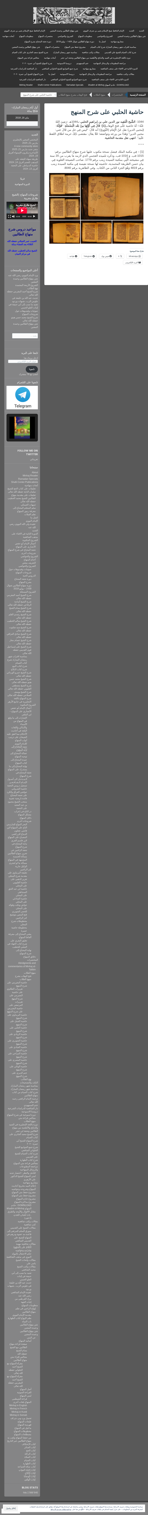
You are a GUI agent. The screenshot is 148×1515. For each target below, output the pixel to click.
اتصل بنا (102, 41)
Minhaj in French (18, 1408)
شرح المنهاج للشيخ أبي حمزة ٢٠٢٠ (37, 63)
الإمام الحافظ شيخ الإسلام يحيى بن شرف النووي (103, 30)
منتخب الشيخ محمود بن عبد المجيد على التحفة (17, 804)
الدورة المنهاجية (22, 184)
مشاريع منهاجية (117, 41)
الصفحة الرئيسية (138, 94)
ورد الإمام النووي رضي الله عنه (23, 275)
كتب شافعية (30, 1224)
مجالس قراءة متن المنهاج (28, 57)
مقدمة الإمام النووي (21, 1315)
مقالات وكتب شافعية (91, 52)
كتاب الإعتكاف (29, 1444)
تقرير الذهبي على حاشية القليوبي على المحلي (19, 882)
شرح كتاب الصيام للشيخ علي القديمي (120, 52)
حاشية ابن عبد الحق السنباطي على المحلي (17, 892)
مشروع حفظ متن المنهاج (75, 47)
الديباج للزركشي (19, 834)
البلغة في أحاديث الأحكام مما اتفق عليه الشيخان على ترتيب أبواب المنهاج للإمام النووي (17, 737)
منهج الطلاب (99, 94)
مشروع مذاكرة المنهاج (25, 1202)
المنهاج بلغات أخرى (22, 1402)
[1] (142, 151)
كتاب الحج (31, 1450)
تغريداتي (34, 459)
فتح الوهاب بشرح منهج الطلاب (72, 94)
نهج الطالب (32, 288)
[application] (22, 210)
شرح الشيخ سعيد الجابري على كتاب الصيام (30, 52)
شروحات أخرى (28, 553)
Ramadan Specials (74, 84)
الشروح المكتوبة (30, 540)
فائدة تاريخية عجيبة (18, 798)
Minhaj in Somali (18, 1415)
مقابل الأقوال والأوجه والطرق (22, 1211)
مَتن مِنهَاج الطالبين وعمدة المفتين (64, 30)
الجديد (141, 30)
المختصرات (117, 94)
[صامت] (13, 216)
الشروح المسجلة (28, 592)
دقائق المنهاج (29, 956)
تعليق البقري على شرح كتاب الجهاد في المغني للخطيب (17, 943)
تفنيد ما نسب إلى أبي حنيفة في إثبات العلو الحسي (21, 1276)
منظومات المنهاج (85, 36)
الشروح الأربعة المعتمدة (26, 285)
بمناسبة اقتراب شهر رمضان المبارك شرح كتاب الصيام (113, 47)
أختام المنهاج (30, 559)
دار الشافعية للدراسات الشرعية (24, 68)
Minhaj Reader (26, 84)
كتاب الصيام (30, 1460)
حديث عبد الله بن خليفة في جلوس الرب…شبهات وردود (19, 1285)
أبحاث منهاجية (8, 36)
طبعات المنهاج (24, 1421)
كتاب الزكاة (30, 1454)
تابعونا (32, 369)
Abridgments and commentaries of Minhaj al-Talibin (22, 966)
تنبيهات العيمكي (28, 504)
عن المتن (31, 1337)
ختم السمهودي (82, 63)
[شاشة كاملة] (9, 216)
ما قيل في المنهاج (22, 1428)
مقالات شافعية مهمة (26, 1244)
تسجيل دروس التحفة (17, 785)
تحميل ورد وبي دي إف (20, 1418)
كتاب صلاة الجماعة (27, 1466)
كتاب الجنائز (30, 1447)
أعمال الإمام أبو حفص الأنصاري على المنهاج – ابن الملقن (20, 711)
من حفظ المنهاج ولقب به (19, 1437)
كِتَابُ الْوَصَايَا (30, 1476)
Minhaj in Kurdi (19, 1412)
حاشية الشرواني (19, 788)
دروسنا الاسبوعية (64, 63)
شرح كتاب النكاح (19, 669)
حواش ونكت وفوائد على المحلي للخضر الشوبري (18, 908)
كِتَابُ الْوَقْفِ (30, 1479)
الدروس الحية (29, 575)
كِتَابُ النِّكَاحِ (30, 1473)
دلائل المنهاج (25, 818)
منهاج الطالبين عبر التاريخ (19, 1441)
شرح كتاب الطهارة (29, 1160)
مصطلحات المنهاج (22, 1434)
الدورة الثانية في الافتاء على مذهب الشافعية (119, 68)
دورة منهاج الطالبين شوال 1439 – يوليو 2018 (75, 41)
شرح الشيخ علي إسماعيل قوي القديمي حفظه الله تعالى (19, 649)
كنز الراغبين (25, 869)
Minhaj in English (18, 1405)
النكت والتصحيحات (29, 1082)
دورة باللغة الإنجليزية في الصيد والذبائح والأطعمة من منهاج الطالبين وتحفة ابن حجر (96, 57)
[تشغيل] (34, 216)
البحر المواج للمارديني (17, 824)
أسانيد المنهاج (25, 1341)
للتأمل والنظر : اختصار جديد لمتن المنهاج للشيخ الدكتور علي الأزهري (23, 1176)
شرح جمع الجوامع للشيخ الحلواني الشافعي (60, 68)
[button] (112, 196)
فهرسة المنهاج (24, 1424)
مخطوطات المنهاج (22, 1431)
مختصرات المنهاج (45, 36)
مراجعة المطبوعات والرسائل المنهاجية (109, 63)
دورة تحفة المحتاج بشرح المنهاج (37, 41)
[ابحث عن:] (25, 335)
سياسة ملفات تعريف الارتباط (61, 1509)
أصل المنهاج (25, 1389)
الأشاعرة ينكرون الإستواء (26, 152)
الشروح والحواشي (105, 36)
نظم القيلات (30, 514)
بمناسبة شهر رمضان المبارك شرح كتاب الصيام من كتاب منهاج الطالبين (24, 1092)
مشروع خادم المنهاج (26, 1199)
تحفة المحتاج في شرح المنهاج (22, 550)
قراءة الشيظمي (19, 1399)
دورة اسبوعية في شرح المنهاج (21, 1115)
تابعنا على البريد (29, 353)
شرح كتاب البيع (19, 666)
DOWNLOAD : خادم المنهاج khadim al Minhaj (108, 84)
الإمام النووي (32, 521)
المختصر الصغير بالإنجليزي (25, 139)
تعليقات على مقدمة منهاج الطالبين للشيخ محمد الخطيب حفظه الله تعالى (22, 498)
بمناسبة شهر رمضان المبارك (65, 52)
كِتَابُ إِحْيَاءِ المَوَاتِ (27, 1470)
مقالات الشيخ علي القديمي (23, 1228)
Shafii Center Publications (49, 84)
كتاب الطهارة (29, 1463)
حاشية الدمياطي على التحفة (24, 165)
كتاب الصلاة (30, 1457)
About (35, 472)
